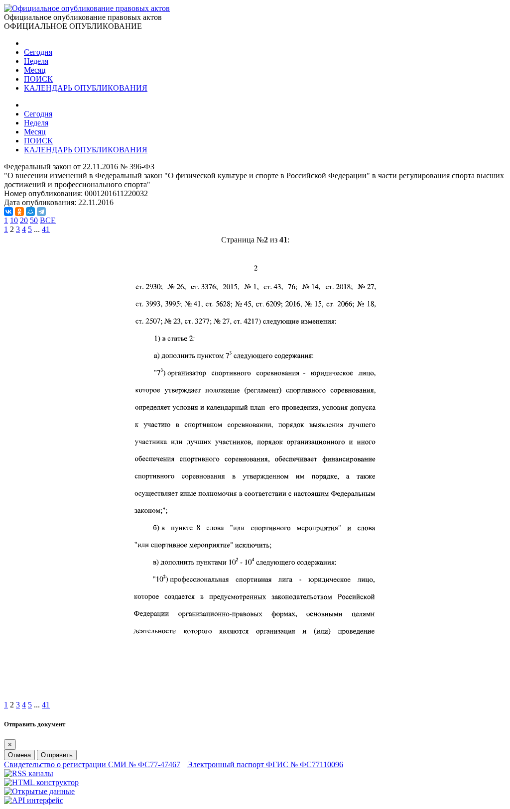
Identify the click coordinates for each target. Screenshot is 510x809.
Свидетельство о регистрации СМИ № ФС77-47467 (92, 764)
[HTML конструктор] (41, 782)
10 (14, 220)
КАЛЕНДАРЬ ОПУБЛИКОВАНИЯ (85, 88)
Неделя (36, 61)
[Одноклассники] (19, 211)
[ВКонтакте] (8, 211)
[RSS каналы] (28, 773)
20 (24, 220)
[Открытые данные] (39, 791)
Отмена (19, 755)
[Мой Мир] (30, 211)
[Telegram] (41, 211)
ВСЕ (48, 220)
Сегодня (38, 52)
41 (46, 229)
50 (34, 220)
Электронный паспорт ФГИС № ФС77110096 (265, 764)
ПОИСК (38, 79)
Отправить (57, 755)
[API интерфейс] (33, 800)
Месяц (35, 70)
